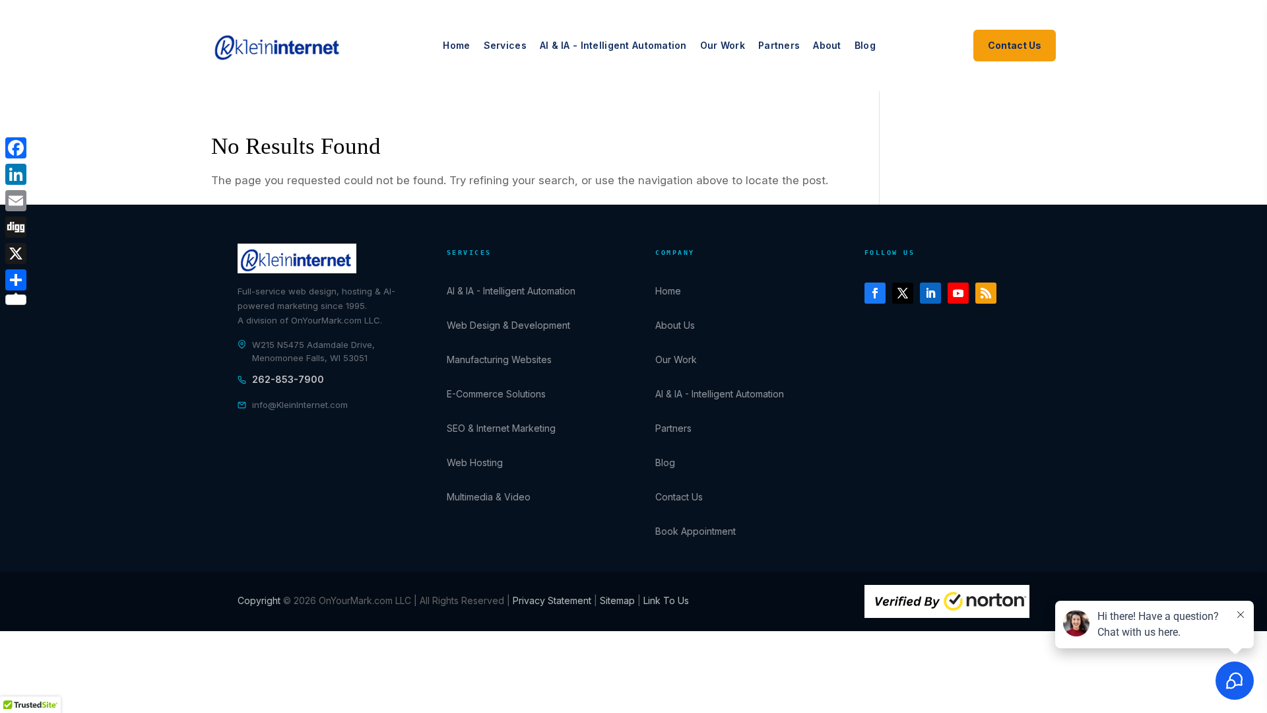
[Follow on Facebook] (875, 293)
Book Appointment (695, 531)
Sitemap (618, 600)
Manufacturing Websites (499, 359)
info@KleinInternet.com (300, 404)
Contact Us (1014, 45)
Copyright (260, 600)
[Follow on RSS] (985, 293)
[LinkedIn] (16, 174)
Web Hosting (475, 462)
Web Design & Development (508, 325)
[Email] (16, 200)
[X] (16, 253)
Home (456, 45)
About (827, 45)
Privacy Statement (552, 600)
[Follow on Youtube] (958, 293)
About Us (675, 325)
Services (505, 45)
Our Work (722, 45)
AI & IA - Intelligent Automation (613, 45)
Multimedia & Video (489, 496)
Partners (779, 45)
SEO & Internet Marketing (501, 428)
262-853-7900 (288, 379)
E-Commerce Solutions (496, 393)
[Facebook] (16, 148)
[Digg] (16, 227)
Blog (865, 45)
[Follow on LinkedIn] (930, 293)
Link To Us (666, 600)
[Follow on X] (902, 293)
